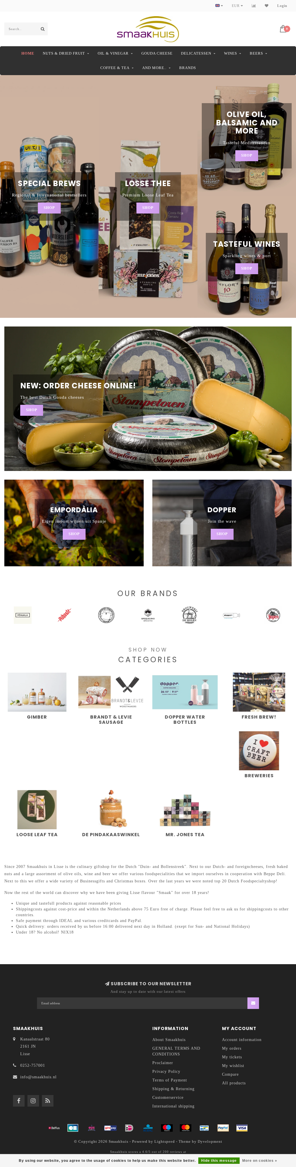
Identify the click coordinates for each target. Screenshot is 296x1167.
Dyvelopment (210, 1142)
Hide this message (219, 1161)
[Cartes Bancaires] (73, 1128)
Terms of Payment (169, 1080)
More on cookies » (259, 1161)
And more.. (154, 68)
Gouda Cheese (157, 53)
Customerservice (168, 1097)
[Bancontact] (204, 1128)
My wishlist (233, 1066)
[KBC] (148, 1128)
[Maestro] (167, 1128)
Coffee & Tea (115, 68)
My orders (231, 1048)
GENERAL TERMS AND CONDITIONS (176, 1051)
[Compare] (254, 6)
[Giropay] (110, 1128)
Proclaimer (162, 1063)
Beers (256, 53)
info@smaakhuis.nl (38, 1077)
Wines (230, 53)
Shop (49, 208)
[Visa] (242, 1128)
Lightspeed (164, 1142)
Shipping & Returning (173, 1089)
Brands (187, 68)
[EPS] (91, 1128)
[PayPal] (223, 1128)
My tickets (232, 1057)
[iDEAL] (129, 1128)
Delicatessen (196, 53)
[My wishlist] (267, 6)
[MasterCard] (185, 1128)
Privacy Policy (166, 1071)
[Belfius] (54, 1128)
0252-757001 (32, 1065)
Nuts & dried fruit (64, 53)
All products (234, 1083)
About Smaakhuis (169, 1040)
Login (282, 6)
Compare (230, 1074)
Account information (242, 1040)
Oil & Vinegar (113, 53)
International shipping (173, 1106)
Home (27, 53)
